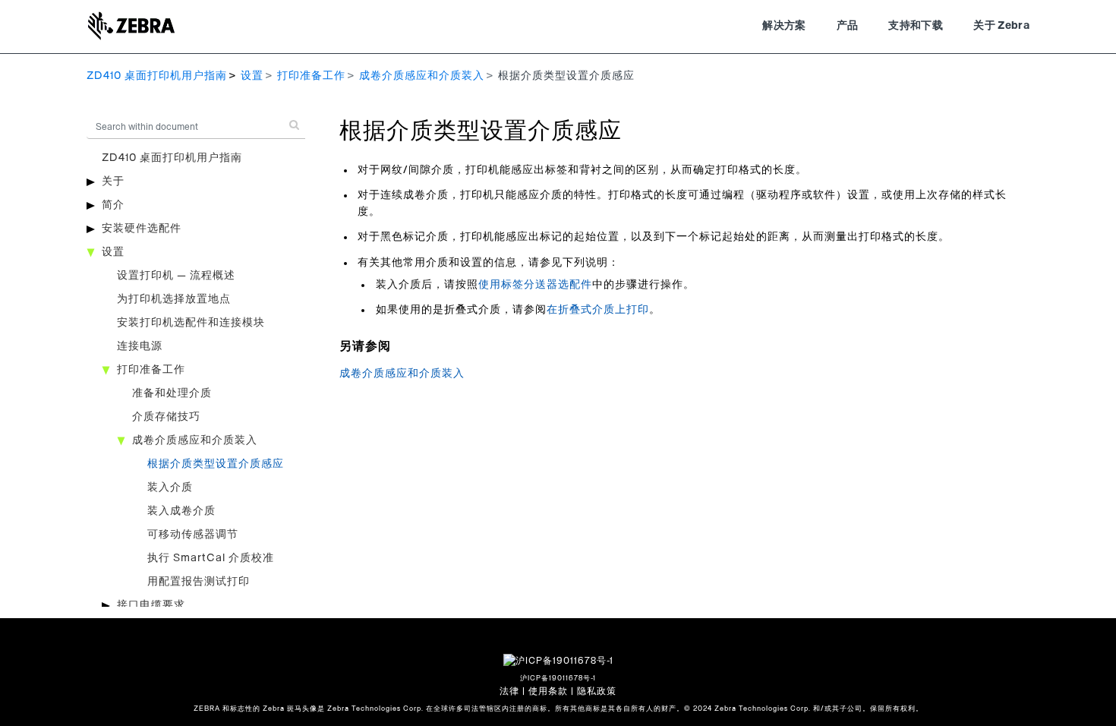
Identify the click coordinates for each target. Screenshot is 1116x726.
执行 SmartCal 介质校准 (210, 558)
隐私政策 (596, 691)
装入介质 (170, 487)
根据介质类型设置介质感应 (215, 464)
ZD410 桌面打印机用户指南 (157, 76)
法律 (509, 691)
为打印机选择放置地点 (174, 299)
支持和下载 (915, 26)
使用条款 (548, 691)
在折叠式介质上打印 (598, 310)
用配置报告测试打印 (198, 581)
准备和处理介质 (172, 393)
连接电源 (139, 346)
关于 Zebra (1001, 26)
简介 (113, 205)
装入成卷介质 (181, 511)
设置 (252, 76)
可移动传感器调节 (192, 534)
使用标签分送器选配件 (535, 284)
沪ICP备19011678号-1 (558, 678)
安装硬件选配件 (141, 228)
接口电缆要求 (151, 605)
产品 (848, 26)
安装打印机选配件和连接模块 (191, 322)
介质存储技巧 (166, 417)
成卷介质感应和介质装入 (421, 76)
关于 (113, 181)
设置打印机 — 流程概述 (176, 275)
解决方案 (783, 26)
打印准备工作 (311, 76)
